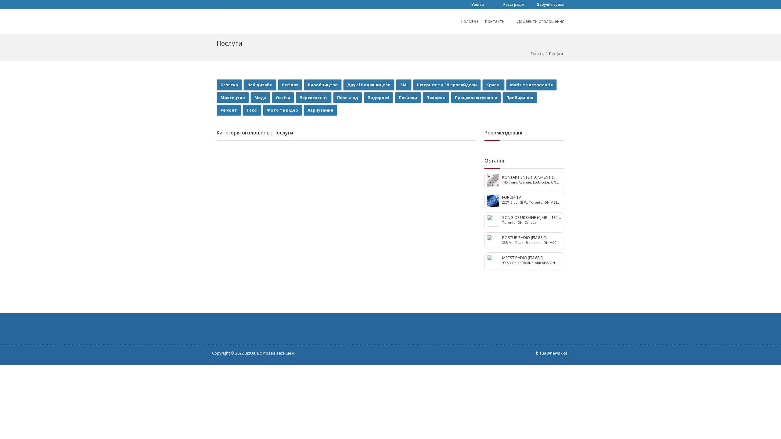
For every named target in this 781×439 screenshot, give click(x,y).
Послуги (556, 53)
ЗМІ (404, 84)
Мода (260, 97)
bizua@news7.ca (551, 353)
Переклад (347, 97)
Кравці (493, 84)
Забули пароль (550, 4)
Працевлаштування (476, 97)
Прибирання (519, 97)
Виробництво (323, 84)
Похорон (435, 97)
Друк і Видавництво (368, 84)
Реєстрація (513, 4)
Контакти (495, 21)
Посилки (408, 97)
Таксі (252, 110)
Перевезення (314, 97)
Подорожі (378, 97)
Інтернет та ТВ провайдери (447, 84)
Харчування (320, 110)
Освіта (283, 97)
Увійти (477, 4)
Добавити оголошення (540, 21)
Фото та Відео (282, 110)
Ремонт (229, 110)
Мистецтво (233, 97)
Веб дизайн (259, 84)
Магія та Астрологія (531, 84)
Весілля (290, 84)
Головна (470, 21)
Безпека (229, 84)
